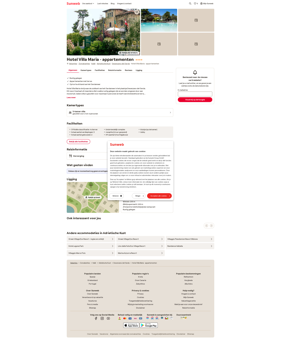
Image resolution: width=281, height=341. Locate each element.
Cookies (140, 297)
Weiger (137, 196)
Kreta (140, 277)
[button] (103, 32)
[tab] (73, 70)
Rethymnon (188, 277)
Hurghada (188, 280)
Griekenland (92, 280)
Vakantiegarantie (188, 301)
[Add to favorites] (136, 12)
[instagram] (102, 319)
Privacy (140, 294)
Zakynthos (140, 284)
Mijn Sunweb (188, 297)
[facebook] (96, 319)
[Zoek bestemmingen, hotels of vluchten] (190, 3)
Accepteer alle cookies (158, 196)
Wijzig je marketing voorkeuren (140, 304)
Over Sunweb (92, 294)
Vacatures (92, 301)
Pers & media (92, 304)
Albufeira (188, 284)
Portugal (92, 284)
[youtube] (108, 319)
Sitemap (92, 308)
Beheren (116, 196)
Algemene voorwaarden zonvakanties (125, 334)
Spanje (92, 277)
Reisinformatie (188, 308)
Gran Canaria (140, 280)
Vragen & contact (188, 294)
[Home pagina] (73, 3)
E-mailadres (183, 90)
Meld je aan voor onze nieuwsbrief (188, 304)
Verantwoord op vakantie (92, 297)
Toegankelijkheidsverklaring (140, 301)
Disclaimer (140, 308)
